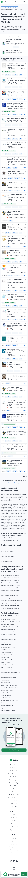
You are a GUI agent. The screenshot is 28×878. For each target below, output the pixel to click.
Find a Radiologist (14, 794)
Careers (14, 841)
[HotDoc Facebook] (11, 861)
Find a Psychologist (14, 783)
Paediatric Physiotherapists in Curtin (9, 685)
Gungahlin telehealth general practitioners (10, 590)
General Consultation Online (7, 556)
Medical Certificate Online (7, 551)
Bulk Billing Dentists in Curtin (7, 624)
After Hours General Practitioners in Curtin (11, 621)
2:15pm (10, 456)
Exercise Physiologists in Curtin (8, 664)
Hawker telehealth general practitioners (10, 598)
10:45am (8, 74)
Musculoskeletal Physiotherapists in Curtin (10, 672)
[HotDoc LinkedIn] (14, 861)
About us (14, 838)
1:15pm (15, 232)
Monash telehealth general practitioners (10, 605)
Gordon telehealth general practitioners (10, 608)
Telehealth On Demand (6, 549)
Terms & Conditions (14, 847)
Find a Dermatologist (14, 791)
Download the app (14, 750)
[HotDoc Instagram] (16, 861)
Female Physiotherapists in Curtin (8, 639)
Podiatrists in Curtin (5, 692)
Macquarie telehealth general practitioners (10, 582)
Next (24, 476)
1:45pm (15, 345)
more (24, 74)
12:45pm (8, 383)
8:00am (15, 471)
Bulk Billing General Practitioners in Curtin (10, 626)
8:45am (8, 207)
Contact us (14, 844)
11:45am (8, 345)
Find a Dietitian (14, 786)
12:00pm (15, 305)
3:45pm (8, 410)
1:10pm (8, 114)
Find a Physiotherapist (14, 774)
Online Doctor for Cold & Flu (7, 559)
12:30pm (15, 87)
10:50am (17, 371)
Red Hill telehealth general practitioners (10, 575)
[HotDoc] (4, 2)
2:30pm (8, 167)
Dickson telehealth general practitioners (10, 595)
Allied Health (14, 818)
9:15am (15, 99)
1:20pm (15, 114)
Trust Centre (14, 853)
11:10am (17, 190)
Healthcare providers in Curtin (8, 710)
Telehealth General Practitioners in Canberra (11, 537)
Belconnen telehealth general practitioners (10, 587)
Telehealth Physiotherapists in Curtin (9, 632)
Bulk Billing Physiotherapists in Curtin (9, 629)
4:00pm (15, 167)
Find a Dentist (14, 771)
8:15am (8, 99)
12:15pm (15, 74)
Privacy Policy (14, 850)
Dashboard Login (14, 827)
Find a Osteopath (14, 788)
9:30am (8, 261)
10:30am (15, 125)
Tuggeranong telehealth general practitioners (11, 603)
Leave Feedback (14, 806)
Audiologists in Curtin (6, 642)
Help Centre (14, 803)
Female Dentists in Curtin (6, 637)
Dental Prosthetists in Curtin (7, 654)
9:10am (8, 427)
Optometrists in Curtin (6, 680)
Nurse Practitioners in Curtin (7, 675)
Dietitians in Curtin (5, 662)
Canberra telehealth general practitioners (10, 593)
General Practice (14, 815)
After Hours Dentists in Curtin (8, 619)
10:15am (8, 125)
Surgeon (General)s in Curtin (7, 708)
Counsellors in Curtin (5, 649)
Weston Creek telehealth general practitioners (11, 600)
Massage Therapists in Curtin (7, 670)
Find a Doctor (14, 768)
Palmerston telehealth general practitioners (10, 585)
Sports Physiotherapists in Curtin (8, 705)
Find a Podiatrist (14, 777)
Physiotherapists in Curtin (7, 690)
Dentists (14, 821)
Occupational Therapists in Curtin (8, 677)
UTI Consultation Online (6, 561)
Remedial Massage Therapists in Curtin (10, 700)
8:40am (8, 138)
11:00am (8, 87)
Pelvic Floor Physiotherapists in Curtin (9, 687)
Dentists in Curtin (5, 657)
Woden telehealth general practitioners (10, 577)
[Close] (1, 874)
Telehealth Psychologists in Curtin (8, 634)
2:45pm (15, 358)
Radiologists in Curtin (6, 697)
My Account (14, 800)
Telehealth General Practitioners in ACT (8, 7)
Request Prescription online (7, 554)
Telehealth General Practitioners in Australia (9, 6)
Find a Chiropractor (14, 780)
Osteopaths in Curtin (5, 682)
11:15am (15, 290)
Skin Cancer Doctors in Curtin (8, 703)
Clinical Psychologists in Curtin (8, 647)
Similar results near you (14, 482)
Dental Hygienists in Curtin (7, 652)
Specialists (14, 824)
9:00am (10, 190)
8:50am (15, 138)
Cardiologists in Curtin (6, 644)
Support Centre (14, 830)
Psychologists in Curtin (6, 695)
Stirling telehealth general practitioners (10, 580)
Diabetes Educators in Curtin (7, 659)
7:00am (8, 471)
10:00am (15, 207)
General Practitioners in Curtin (8, 667)
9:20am (15, 427)
